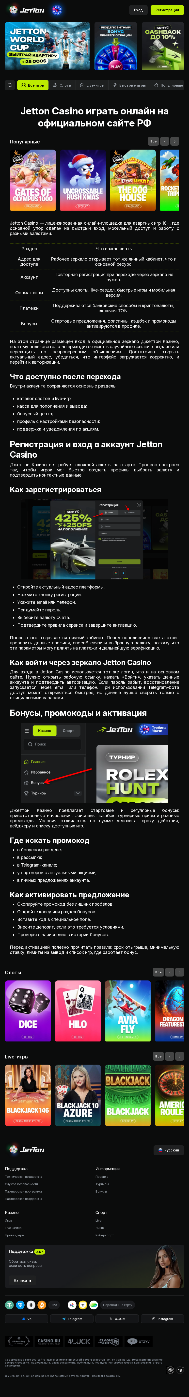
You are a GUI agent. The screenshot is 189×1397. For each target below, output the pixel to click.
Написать (22, 1280)
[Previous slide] (68, 60)
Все (153, 141)
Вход (138, 10)
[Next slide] (79, 60)
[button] (159, 66)
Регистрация (167, 10)
